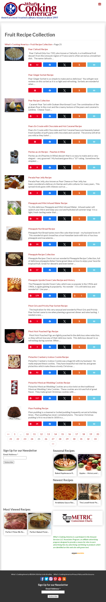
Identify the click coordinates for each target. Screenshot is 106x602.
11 (34, 434)
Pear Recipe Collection (39, 100)
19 (90, 434)
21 (11, 439)
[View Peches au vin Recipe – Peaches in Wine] (14, 156)
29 (67, 439)
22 (18, 439)
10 (27, 434)
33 (95, 439)
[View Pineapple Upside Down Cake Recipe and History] (14, 284)
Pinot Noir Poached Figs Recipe (43, 331)
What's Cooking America (16, 44)
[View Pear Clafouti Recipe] (14, 53)
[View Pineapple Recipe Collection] (14, 258)
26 (46, 439)
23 (25, 439)
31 (81, 439)
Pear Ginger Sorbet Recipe (40, 74)
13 (48, 434)
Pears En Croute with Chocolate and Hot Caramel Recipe (55, 126)
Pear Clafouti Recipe (38, 49)
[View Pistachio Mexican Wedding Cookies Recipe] (14, 387)
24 (32, 439)
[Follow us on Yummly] (64, 579)
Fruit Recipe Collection (41, 44)
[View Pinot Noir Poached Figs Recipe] (14, 335)
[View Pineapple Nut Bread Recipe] (14, 233)
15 (62, 434)
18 (83, 434)
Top (99, 595)
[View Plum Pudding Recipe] (14, 412)
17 (76, 434)
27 (53, 439)
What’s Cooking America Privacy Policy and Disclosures (74, 574)
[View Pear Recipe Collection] (14, 105)
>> (53, 443)
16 (69, 434)
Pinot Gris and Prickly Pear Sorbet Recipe (47, 305)
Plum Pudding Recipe (38, 408)
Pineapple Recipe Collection (41, 254)
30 (74, 439)
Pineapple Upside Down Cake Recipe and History (51, 280)
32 (88, 439)
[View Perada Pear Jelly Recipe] (14, 182)
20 (97, 434)
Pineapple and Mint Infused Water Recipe (47, 203)
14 (55, 434)
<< (8, 434)
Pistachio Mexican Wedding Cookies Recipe (49, 382)
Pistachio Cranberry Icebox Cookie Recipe (48, 357)
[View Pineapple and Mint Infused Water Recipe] (14, 207)
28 (60, 439)
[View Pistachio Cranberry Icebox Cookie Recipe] (14, 361)
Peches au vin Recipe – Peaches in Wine (46, 151)
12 (41, 434)
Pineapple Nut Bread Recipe (41, 228)
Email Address (10, 454)
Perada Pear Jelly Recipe (39, 177)
